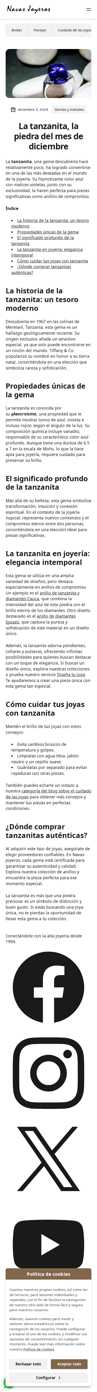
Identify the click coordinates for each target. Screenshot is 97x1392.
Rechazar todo (28, 1364)
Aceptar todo (69, 1364)
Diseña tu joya (71, 674)
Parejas (40, 30)
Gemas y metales (69, 109)
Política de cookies (38, 1349)
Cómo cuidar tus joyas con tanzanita (52, 261)
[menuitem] (17, 30)
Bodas (17, 30)
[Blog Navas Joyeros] (29, 9)
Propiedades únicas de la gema (48, 232)
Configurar (46, 1377)
